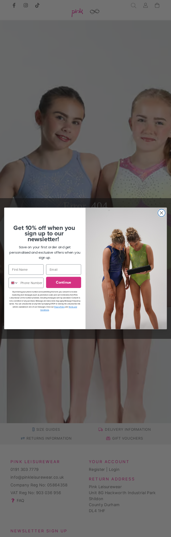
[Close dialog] (161, 213)
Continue (63, 282)
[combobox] (13, 283)
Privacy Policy (59, 307)
